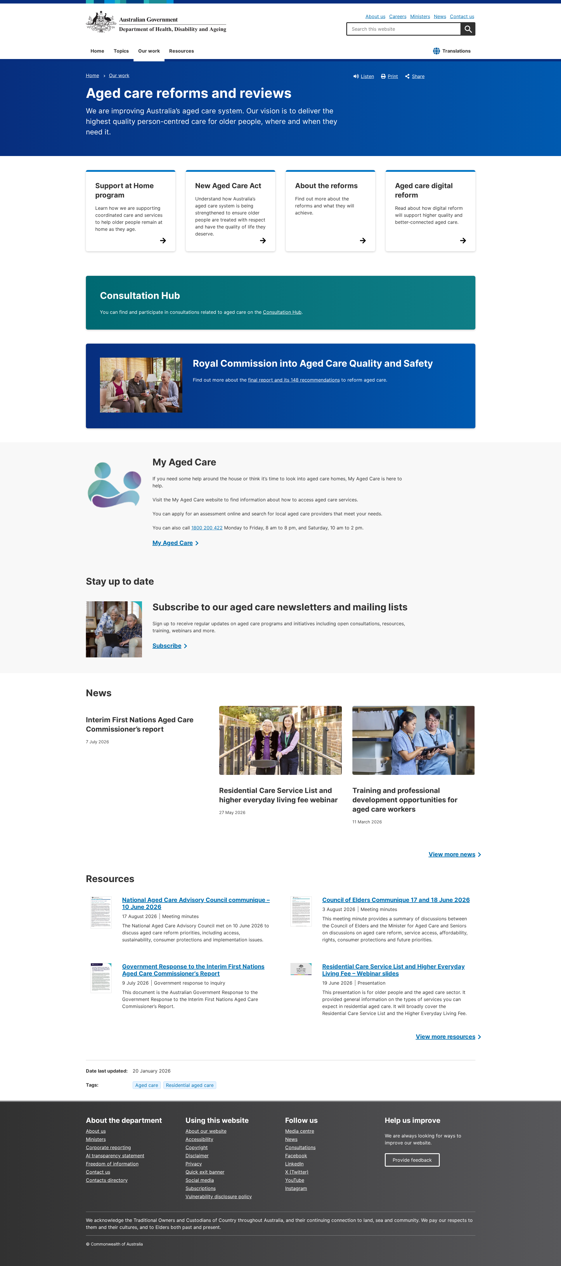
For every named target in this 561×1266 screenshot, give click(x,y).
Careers (397, 16)
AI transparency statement (115, 1155)
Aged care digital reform (424, 190)
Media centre (299, 1131)
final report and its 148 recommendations (294, 380)
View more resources (445, 1036)
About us (375, 16)
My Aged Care (173, 542)
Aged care (146, 1085)
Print (393, 76)
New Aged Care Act (228, 185)
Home (97, 51)
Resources (181, 51)
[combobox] (403, 29)
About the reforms (326, 185)
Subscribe (167, 645)
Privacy (194, 1164)
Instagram (296, 1188)
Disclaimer (197, 1155)
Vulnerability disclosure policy (219, 1196)
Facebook (296, 1155)
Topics (121, 51)
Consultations (300, 1147)
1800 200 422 (207, 528)
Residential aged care (190, 1085)
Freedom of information (112, 1164)
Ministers (420, 16)
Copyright (197, 1147)
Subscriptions (201, 1188)
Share (418, 76)
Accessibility (199, 1139)
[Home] (156, 22)
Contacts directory (107, 1180)
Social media (200, 1180)
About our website (206, 1131)
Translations (456, 51)
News (440, 16)
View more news (452, 854)
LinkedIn (294, 1164)
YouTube (294, 1180)
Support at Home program (124, 190)
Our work (149, 51)
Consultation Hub (282, 312)
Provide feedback (412, 1160)
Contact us (462, 16)
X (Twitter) (297, 1172)
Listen (367, 76)
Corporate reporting (108, 1147)
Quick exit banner (205, 1172)
